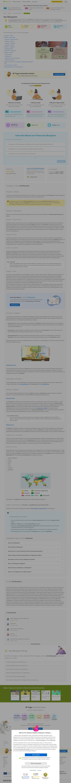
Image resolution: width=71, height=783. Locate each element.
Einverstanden (36, 754)
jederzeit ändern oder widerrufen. (23, 749)
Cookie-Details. (52, 740)
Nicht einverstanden (36, 763)
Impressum (39, 770)
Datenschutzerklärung (41, 740)
